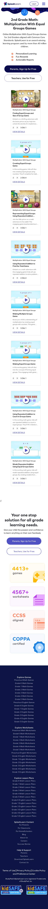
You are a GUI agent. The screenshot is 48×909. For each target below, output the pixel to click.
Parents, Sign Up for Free (23, 69)
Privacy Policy (24, 870)
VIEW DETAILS (19, 132)
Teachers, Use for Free (23, 78)
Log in (34, 4)
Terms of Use (9, 870)
